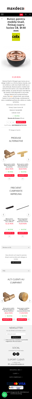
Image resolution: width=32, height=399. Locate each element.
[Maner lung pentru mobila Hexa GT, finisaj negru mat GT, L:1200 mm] (22, 207)
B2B (21, 14)
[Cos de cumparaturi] (26, 14)
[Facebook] (14, 354)
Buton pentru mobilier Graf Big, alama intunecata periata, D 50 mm (23, 309)
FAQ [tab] (4, 271)
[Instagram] (17, 354)
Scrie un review (16, 262)
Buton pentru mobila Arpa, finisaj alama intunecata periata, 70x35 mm (22, 165)
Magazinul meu (15, 370)
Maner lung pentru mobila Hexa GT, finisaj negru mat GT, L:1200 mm (22, 220)
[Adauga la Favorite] (9, 179)
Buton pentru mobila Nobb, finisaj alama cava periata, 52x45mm (9, 165)
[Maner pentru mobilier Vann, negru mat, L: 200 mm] (9, 208)
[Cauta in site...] (30, 14)
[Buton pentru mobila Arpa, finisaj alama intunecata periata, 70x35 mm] (22, 154)
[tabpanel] (16, 58)
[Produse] (2, 15)
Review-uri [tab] (7, 247)
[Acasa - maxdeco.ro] (16, 8)
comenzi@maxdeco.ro (17, 364)
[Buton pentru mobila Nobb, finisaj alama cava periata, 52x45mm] (9, 154)
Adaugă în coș (21, 122)
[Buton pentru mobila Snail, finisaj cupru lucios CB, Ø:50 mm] (16, 58)
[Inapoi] (1, 18)
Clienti (15, 373)
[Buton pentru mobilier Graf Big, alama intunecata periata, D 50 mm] (23, 296)
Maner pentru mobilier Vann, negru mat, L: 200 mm (9, 220)
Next (29, 60)
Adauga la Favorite (15, 130)
